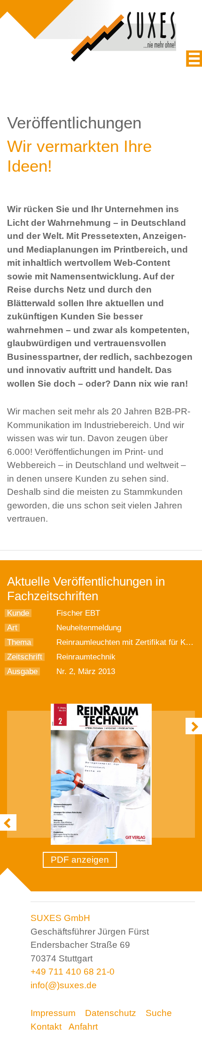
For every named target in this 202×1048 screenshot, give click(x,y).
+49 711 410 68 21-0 (73, 972)
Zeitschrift (24, 657)
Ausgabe (22, 671)
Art (12, 628)
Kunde (18, 613)
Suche (159, 1013)
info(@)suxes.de (64, 985)
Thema (19, 642)
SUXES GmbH (60, 918)
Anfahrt (83, 1027)
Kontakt (46, 1027)
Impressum (53, 1013)
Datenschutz (110, 1013)
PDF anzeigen (80, 860)
